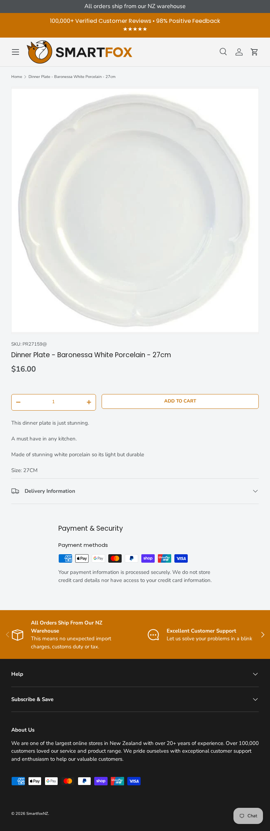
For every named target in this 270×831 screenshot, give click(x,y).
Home (16, 77)
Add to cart (180, 401)
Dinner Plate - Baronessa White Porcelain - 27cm (72, 77)
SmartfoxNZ (37, 813)
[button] (254, 52)
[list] (135, 210)
